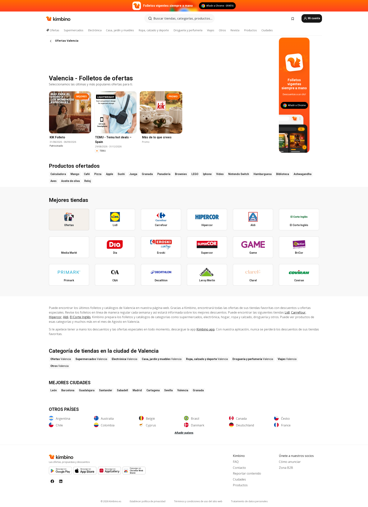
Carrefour (298, 312)
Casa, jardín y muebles (120, 30)
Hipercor (55, 317)
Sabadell (122, 390)
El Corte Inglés (80, 317)
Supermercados (73, 30)
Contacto (239, 468)
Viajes (210, 30)
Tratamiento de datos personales (249, 501)
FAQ (236, 462)
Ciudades (267, 30)
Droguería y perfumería (187, 30)
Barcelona (67, 390)
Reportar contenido (247, 473)
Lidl (287, 312)
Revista (234, 30)
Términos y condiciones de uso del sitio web (198, 501)
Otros (222, 30)
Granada (198, 390)
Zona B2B (286, 468)
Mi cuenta (313, 18)
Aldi (65, 317)
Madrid (137, 390)
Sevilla (168, 390)
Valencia (182, 390)
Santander (105, 390)
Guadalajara (86, 390)
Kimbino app (205, 329)
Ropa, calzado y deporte (154, 30)
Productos (250, 30)
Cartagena (153, 390)
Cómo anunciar (290, 462)
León (53, 390)
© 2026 (111, 501)
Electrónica (95, 30)
